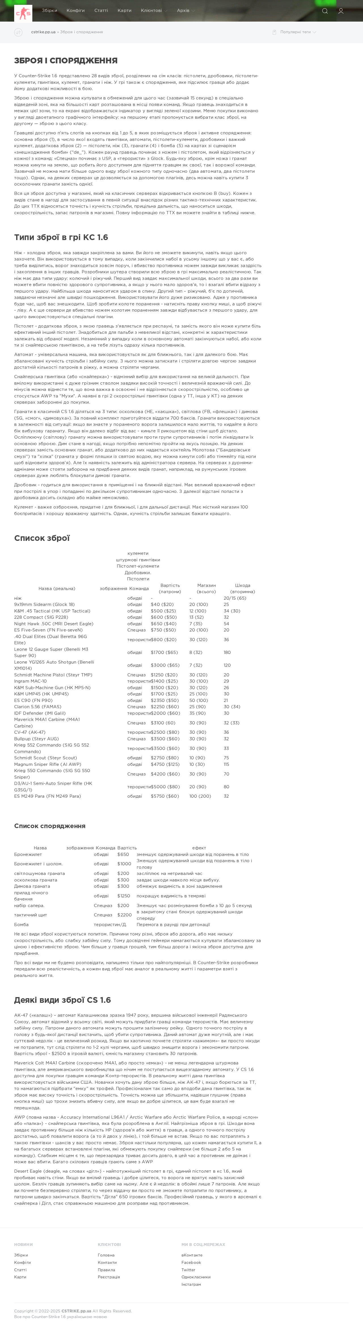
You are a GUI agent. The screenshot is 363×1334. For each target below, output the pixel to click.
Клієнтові (151, 10)
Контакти (107, 1262)
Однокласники (196, 1277)
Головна (106, 1255)
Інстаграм (191, 1284)
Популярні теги (295, 32)
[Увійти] (341, 11)
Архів (183, 10)
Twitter (188, 1270)
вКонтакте (192, 1255)
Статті (101, 10)
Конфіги (76, 10)
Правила (106, 1270)
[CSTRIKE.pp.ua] (23, 11)
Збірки (49, 10)
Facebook (191, 1262)
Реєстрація (109, 1277)
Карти (124, 10)
